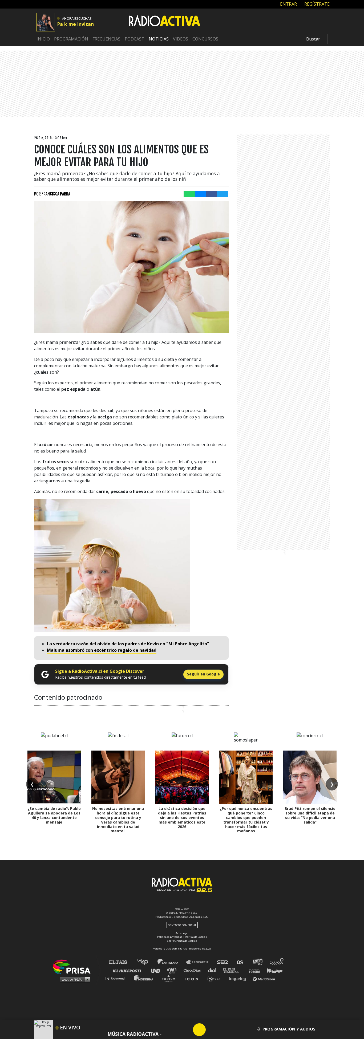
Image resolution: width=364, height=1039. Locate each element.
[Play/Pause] (199, 1029)
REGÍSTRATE (316, 4)
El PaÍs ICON (193, 978)
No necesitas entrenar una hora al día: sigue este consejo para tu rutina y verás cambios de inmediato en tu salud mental (118, 819)
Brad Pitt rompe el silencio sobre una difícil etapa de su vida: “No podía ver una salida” (310, 815)
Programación (71, 39)
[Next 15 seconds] (212, 1029)
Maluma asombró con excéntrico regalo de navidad (101, 650)
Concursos (205, 39)
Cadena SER (223, 962)
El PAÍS (121, 962)
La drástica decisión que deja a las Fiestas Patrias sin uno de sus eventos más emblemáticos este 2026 (182, 817)
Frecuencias (106, 39)
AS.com (239, 962)
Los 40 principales (147, 962)
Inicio (43, 39)
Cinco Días (193, 970)
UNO (158, 970)
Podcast (134, 39)
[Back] (173, 1029)
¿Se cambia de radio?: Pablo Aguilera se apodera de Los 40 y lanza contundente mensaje (54, 815)
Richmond (117, 978)
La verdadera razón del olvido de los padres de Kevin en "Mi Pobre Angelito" (128, 644)
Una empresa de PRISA (74, 966)
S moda (215, 978)
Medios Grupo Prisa (74, 979)
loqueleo (239, 978)
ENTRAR (288, 4)
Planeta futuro (253, 970)
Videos (180, 39)
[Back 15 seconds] (186, 1029)
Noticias (159, 39)
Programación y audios (289, 1029)
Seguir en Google (203, 674)
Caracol (277, 962)
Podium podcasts (170, 978)
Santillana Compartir (200, 962)
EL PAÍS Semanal (233, 970)
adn (257, 962)
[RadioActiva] (164, 21)
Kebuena (272, 970)
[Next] (225, 1029)
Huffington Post (128, 970)
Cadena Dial (213, 970)
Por (52, 194)
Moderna (144, 978)
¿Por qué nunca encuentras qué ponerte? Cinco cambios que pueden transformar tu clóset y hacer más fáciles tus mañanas (246, 819)
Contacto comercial (182, 925)
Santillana (171, 962)
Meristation (265, 978)
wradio (173, 970)
